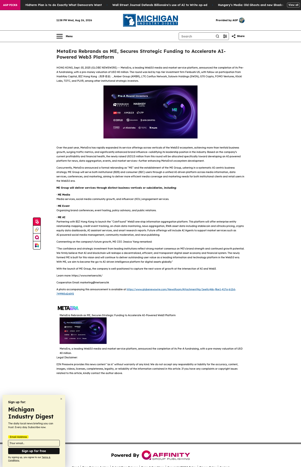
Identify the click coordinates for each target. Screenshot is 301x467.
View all (293, 4)
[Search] (217, 36)
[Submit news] (36, 222)
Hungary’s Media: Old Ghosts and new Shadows (252, 5)
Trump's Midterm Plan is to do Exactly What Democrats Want (57, 5)
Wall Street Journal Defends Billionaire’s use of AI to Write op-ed (159, 5)
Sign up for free (34, 451)
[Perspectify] (36, 230)
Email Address (18, 436)
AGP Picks (10, 5)
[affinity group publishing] (36, 237)
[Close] (61, 398)
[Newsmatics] (36, 245)
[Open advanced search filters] (225, 36)
